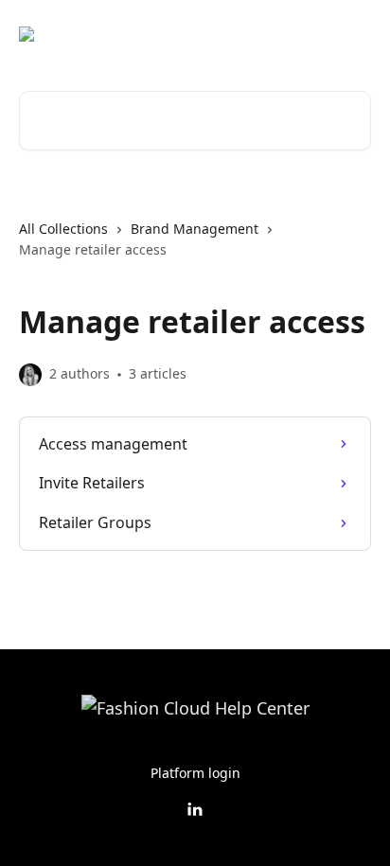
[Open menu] (354, 34)
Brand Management (194, 229)
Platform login (195, 773)
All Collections (63, 229)
